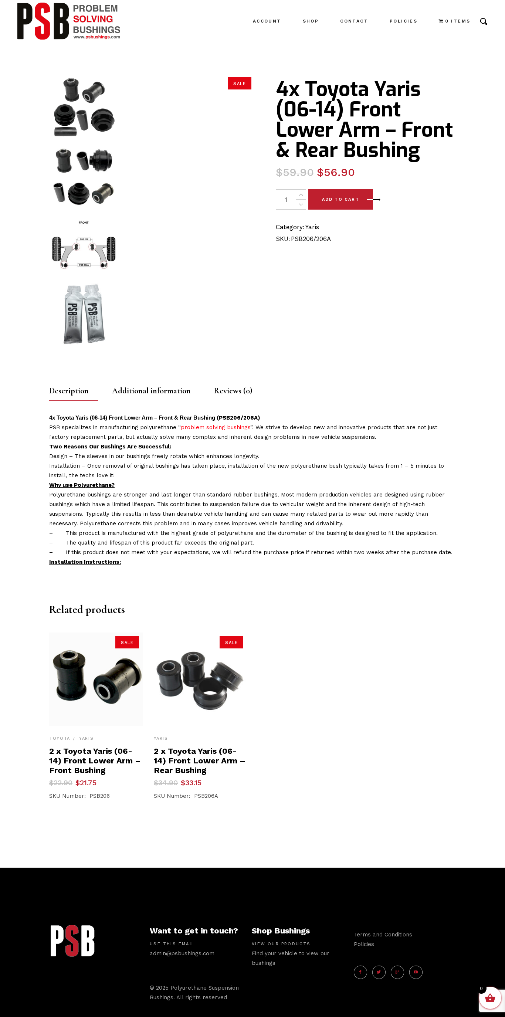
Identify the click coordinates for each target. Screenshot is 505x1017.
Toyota (59, 738)
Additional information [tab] (151, 391)
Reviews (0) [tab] (233, 391)
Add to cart (340, 199)
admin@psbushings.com (182, 953)
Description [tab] (69, 391)
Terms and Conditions (383, 934)
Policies (364, 944)
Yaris (312, 227)
